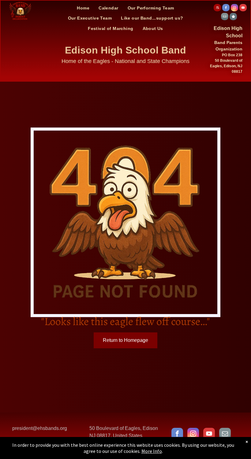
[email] (224, 17)
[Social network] (217, 8)
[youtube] (243, 8)
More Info (151, 451)
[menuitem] (83, 8)
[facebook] (226, 8)
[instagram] (234, 8)
